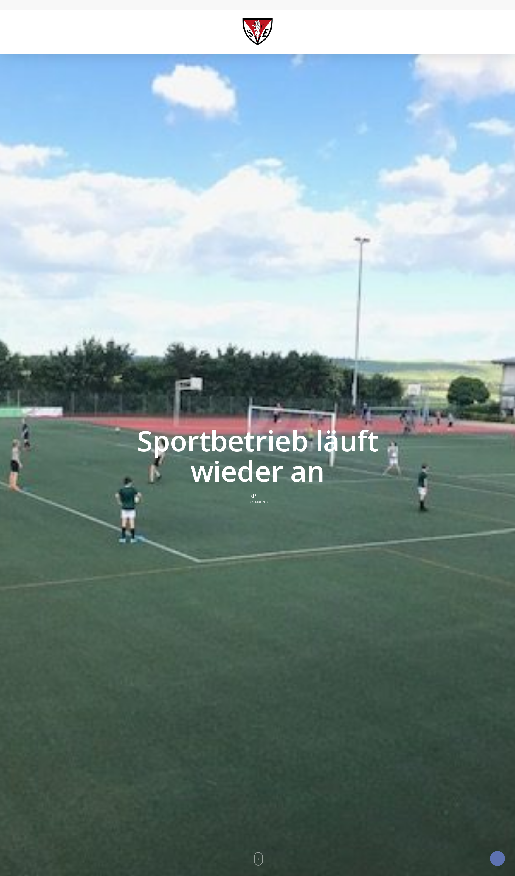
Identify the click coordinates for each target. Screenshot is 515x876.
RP (252, 495)
